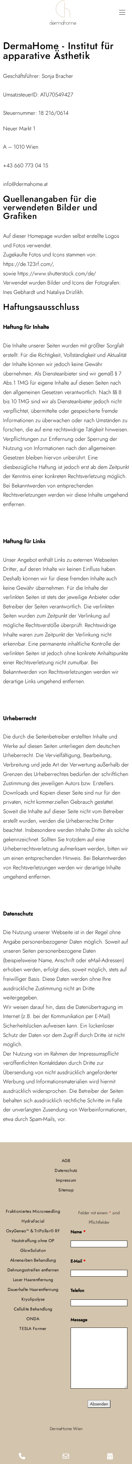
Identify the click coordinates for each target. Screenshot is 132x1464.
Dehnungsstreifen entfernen (33, 1270)
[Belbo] (110, 1456)
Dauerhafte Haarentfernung (33, 1289)
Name (78, 1232)
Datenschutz (66, 1170)
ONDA (32, 1319)
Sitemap (66, 1190)
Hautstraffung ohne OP (33, 1241)
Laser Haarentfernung (33, 1280)
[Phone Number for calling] (22, 1456)
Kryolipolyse (33, 1299)
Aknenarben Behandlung (33, 1260)
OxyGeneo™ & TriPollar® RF (33, 1231)
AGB (66, 1161)
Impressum (66, 1180)
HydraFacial (32, 1221)
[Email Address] (66, 1456)
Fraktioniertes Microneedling (33, 1211)
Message (79, 1320)
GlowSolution (33, 1250)
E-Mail (78, 1261)
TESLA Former (32, 1328)
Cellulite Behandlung (33, 1309)
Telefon (77, 1290)
